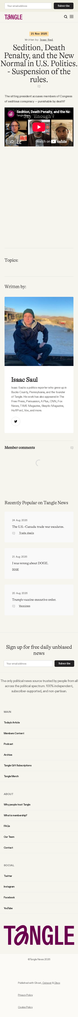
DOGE (15, 569)
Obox (57, 983)
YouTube (8, 908)
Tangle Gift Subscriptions (17, 765)
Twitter (8, 876)
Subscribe (64, 6)
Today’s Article (12, 722)
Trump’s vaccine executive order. (34, 599)
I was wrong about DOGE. (30, 563)
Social (9, 865)
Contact (8, 847)
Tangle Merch (11, 776)
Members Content (14, 733)
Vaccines (24, 606)
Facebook (9, 897)
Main (7, 712)
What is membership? (15, 815)
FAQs (7, 826)
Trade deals (26, 533)
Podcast (8, 744)
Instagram (9, 886)
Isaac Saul (46, 40)
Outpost (47, 983)
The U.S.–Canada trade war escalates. (38, 527)
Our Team (9, 836)
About (9, 794)
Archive (8, 754)
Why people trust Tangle (17, 804)
